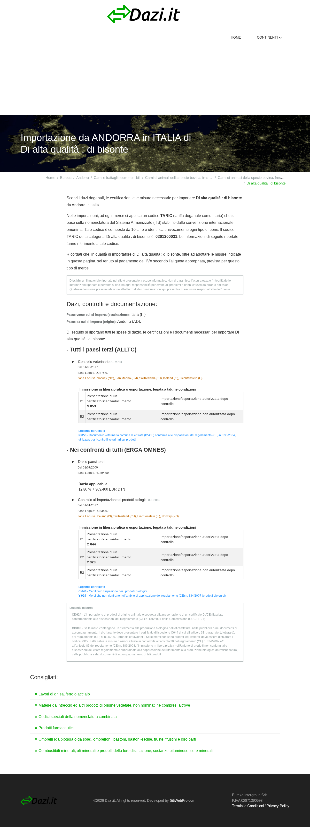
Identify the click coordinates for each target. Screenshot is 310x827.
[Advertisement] (155, 78)
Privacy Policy (278, 806)
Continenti (268, 37)
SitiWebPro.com (182, 800)
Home (236, 37)
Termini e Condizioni (248, 806)
